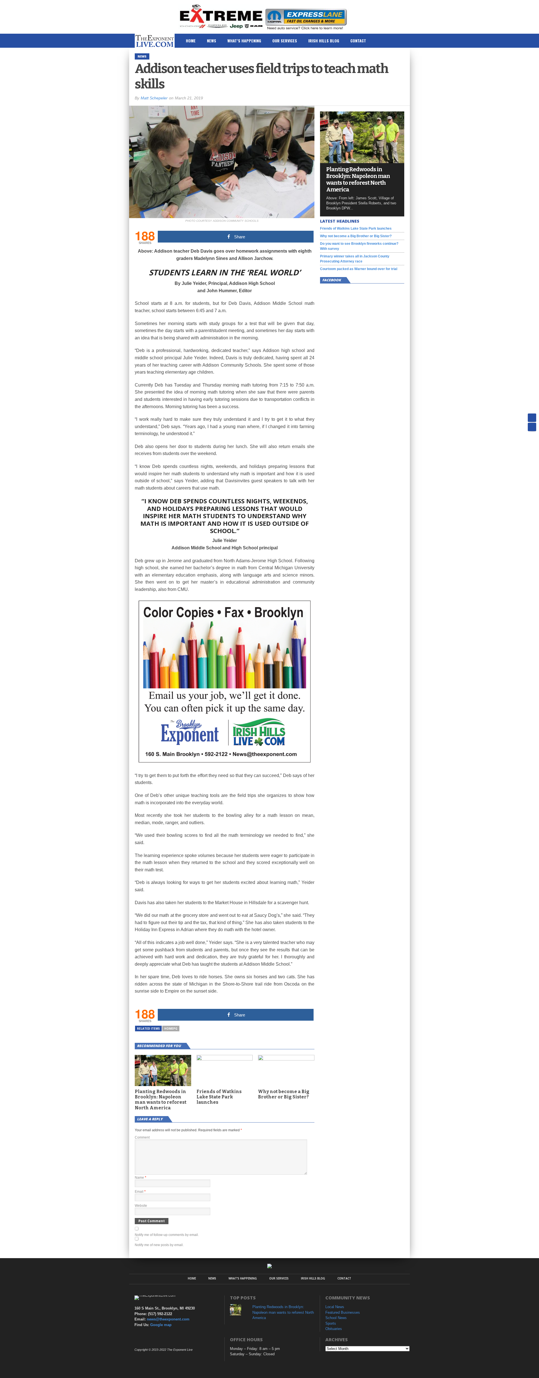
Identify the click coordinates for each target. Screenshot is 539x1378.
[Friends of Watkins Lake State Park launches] (225, 1059)
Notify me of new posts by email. (159, 1245)
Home (191, 41)
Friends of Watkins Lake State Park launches (219, 1097)
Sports (330, 1323)
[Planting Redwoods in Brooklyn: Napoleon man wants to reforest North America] (362, 161)
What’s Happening (244, 41)
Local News (334, 1307)
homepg (170, 1028)
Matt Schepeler (154, 98)
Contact (358, 41)
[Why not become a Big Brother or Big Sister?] (286, 1059)
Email (140, 1192)
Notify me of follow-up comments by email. (167, 1235)
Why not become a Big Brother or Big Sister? (283, 1094)
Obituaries (333, 1329)
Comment (142, 1137)
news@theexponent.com (168, 1319)
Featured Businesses (342, 1312)
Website (141, 1206)
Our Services (284, 41)
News (211, 41)
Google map (161, 1325)
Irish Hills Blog (323, 41)
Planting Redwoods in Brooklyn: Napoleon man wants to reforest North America (160, 1099)
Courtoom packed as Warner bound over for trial (358, 269)
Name (140, 1178)
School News (336, 1318)
